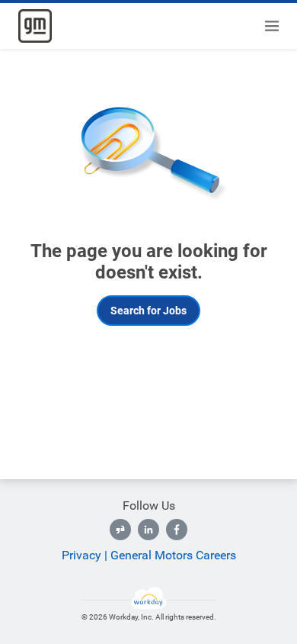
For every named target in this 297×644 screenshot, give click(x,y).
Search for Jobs (148, 310)
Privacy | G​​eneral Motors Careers (149, 555)
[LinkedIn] (148, 529)
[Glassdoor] (120, 529)
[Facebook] (176, 529)
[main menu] (272, 26)
